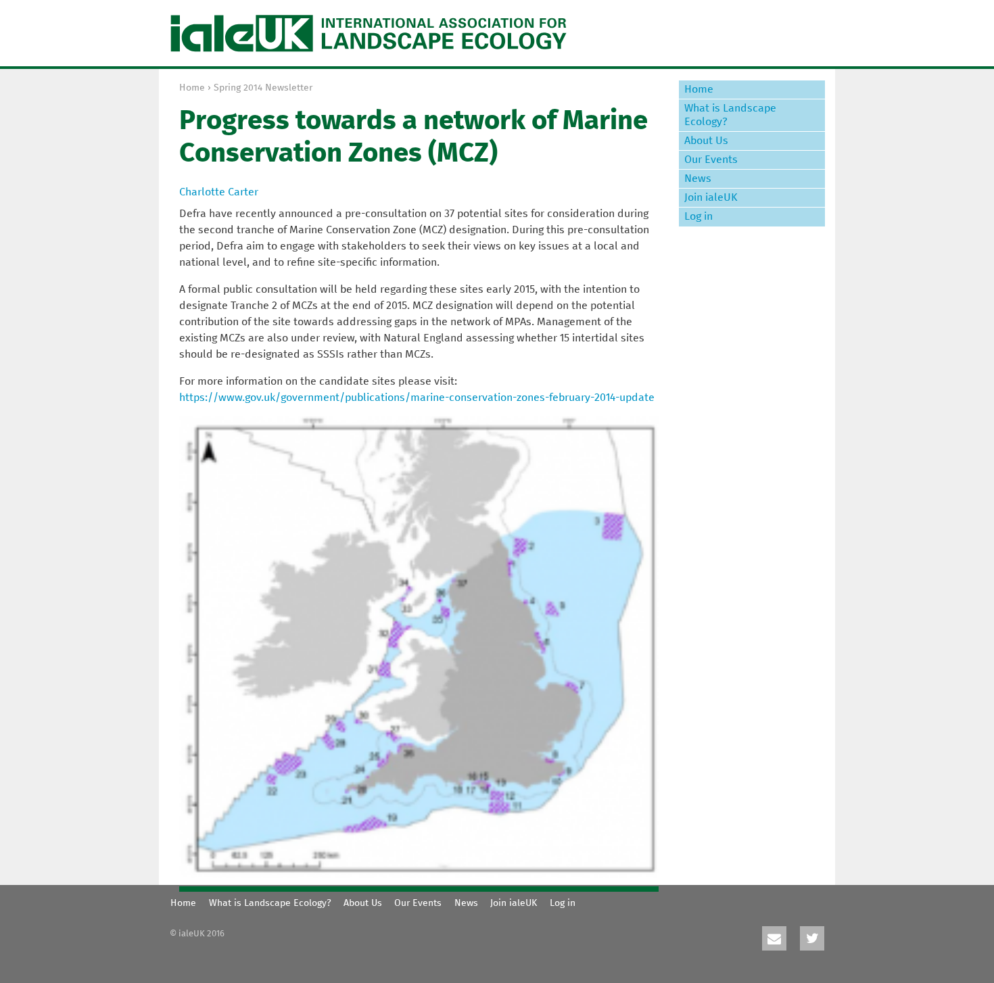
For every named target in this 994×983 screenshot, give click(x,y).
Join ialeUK (711, 197)
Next (641, 883)
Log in (698, 216)
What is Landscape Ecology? (730, 114)
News (697, 178)
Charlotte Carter (218, 192)
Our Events (711, 159)
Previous (624, 883)
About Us (706, 140)
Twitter (812, 938)
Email (774, 938)
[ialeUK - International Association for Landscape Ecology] (368, 33)
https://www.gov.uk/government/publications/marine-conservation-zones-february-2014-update (417, 397)
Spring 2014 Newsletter (263, 88)
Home (192, 88)
